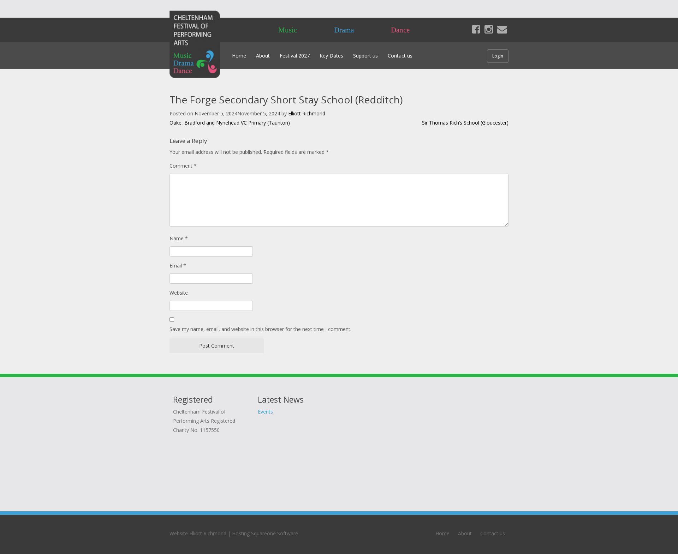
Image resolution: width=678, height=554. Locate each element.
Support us (365, 55)
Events (265, 411)
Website (179, 292)
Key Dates (331, 55)
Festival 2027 (295, 55)
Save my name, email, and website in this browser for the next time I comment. (260, 329)
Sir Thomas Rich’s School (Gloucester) (465, 122)
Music (287, 30)
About (263, 55)
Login (497, 56)
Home (239, 55)
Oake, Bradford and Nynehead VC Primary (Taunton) (230, 122)
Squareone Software (274, 533)
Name (179, 238)
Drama (344, 30)
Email (178, 265)
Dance (400, 30)
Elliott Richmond (306, 113)
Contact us (400, 55)
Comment (183, 165)
